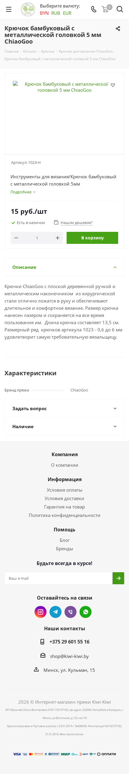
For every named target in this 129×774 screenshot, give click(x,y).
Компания (65, 454)
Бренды (64, 548)
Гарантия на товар (64, 507)
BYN (44, 13)
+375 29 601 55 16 (69, 641)
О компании (64, 465)
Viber (70, 612)
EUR (67, 13)
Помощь (64, 529)
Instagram (40, 612)
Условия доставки (64, 498)
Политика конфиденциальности (64, 515)
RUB (55, 13)
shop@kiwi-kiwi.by (69, 656)
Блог (65, 540)
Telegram (56, 612)
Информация (65, 479)
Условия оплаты (64, 490)
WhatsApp (86, 612)
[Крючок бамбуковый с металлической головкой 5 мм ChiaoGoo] (64, 111)
